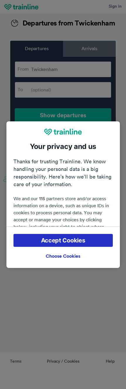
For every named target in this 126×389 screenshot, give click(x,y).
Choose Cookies (63, 256)
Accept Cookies (63, 240)
